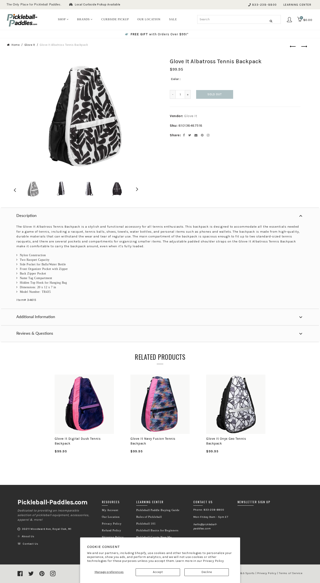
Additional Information (35, 317)
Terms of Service (291, 573)
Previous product (292, 46)
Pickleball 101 (146, 523)
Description (26, 216)
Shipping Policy (113, 537)
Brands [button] (84, 19)
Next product (303, 46)
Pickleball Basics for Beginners (157, 530)
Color (175, 79)
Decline (206, 572)
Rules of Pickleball (149, 516)
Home (16, 44)
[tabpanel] (84, 414)
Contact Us (30, 543)
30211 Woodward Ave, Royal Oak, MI (46, 528)
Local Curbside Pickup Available (97, 4)
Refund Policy (111, 530)
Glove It (29, 44)
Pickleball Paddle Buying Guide (158, 510)
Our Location (111, 516)
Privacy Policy (213, 561)
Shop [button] (62, 19)
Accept (158, 572)
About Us (28, 536)
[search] (239, 19)
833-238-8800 (264, 4)
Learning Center (297, 4)
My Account (110, 510)
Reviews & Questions (34, 334)
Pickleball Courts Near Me (154, 537)
